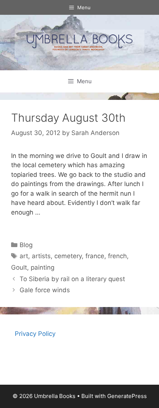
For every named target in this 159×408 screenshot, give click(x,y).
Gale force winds (45, 290)
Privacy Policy (35, 333)
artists (41, 256)
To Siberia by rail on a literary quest (72, 279)
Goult (19, 267)
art (24, 256)
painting (42, 267)
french (117, 256)
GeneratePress (127, 395)
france (94, 256)
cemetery (68, 256)
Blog (26, 245)
